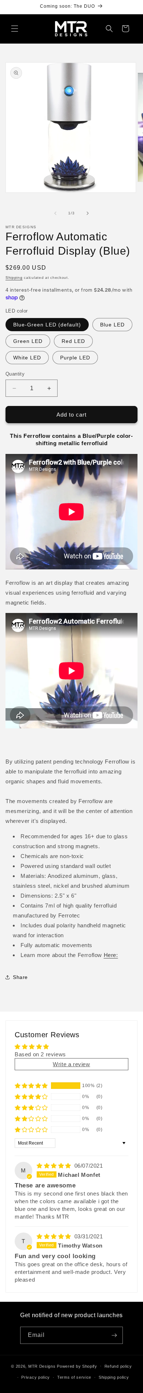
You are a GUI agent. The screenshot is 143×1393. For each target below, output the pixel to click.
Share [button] (20, 977)
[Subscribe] (114, 1335)
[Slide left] (55, 213)
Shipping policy (114, 1377)
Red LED (73, 341)
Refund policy (118, 1366)
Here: (111, 955)
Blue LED (112, 325)
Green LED (28, 341)
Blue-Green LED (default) (47, 325)
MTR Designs (42, 1366)
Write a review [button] (71, 1064)
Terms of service (74, 1377)
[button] (15, 29)
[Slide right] (88, 213)
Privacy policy (35, 1377)
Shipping (14, 278)
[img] (55, 1166)
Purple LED (75, 358)
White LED (27, 358)
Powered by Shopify (77, 1366)
